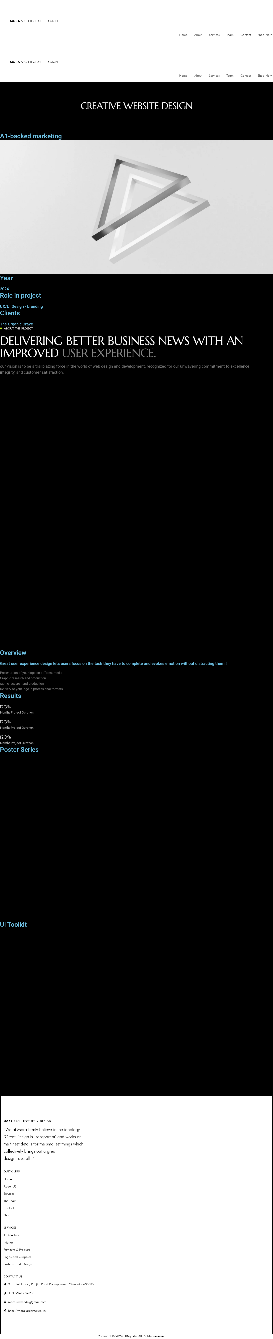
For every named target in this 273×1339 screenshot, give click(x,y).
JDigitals (130, 1336)
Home (183, 35)
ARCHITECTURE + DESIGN (34, 21)
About (198, 35)
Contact (245, 35)
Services (214, 35)
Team (230, 35)
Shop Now (265, 35)
